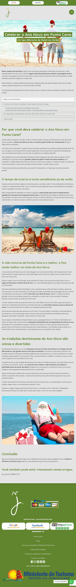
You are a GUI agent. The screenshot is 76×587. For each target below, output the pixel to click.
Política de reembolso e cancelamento (38, 554)
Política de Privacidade (38, 549)
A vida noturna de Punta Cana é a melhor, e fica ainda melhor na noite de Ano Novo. (31, 110)
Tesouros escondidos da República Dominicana (38, 545)
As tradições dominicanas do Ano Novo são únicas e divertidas (29, 114)
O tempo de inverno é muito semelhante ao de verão (22, 108)
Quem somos (38, 536)
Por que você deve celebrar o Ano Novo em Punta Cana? (26, 104)
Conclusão (8, 119)
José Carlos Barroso (43, 566)
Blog (38, 541)
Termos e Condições (38, 558)
